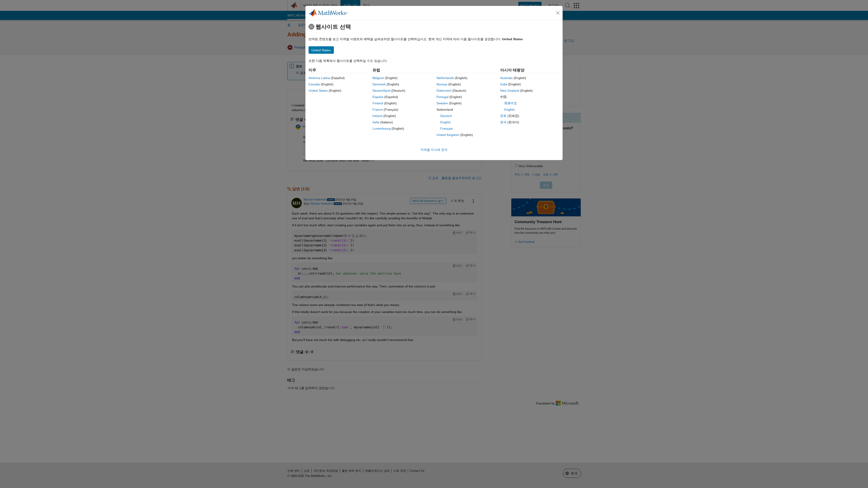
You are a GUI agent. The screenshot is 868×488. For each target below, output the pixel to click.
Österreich (443, 90)
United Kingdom (447, 135)
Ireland (377, 116)
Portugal (442, 97)
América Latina (319, 78)
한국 (503, 122)
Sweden (442, 103)
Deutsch (446, 116)
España (378, 97)
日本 (503, 116)
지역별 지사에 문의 (434, 150)
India (503, 84)
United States (318, 90)
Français (446, 128)
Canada (314, 84)
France (378, 109)
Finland (378, 103)
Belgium (378, 78)
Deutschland (381, 90)
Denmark (379, 84)
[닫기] (558, 13)
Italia (376, 122)
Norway (441, 84)
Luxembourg (382, 128)
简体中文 (510, 103)
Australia (506, 78)
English (445, 122)
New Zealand (509, 90)
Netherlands (445, 78)
